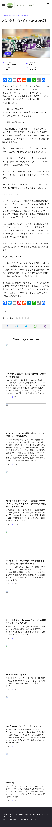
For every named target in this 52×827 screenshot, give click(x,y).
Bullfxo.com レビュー (16, 674)
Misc (7, 53)
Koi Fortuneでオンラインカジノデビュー (24, 726)
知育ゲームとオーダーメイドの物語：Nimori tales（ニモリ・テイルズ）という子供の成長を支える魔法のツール (26, 504)
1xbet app (11, 783)
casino (6, 311)
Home (4, 15)
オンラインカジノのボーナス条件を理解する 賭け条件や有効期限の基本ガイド (25, 562)
